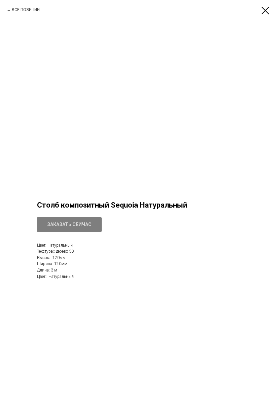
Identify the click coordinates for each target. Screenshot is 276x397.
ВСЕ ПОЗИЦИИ (26, 9)
